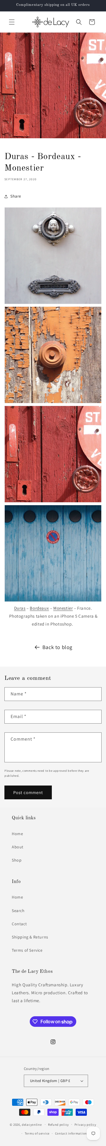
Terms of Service (27, 950)
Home (17, 833)
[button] (11, 22)
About (18, 847)
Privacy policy (85, 1125)
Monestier (63, 608)
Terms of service (37, 1133)
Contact (19, 923)
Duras (20, 608)
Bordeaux (39, 608)
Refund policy (58, 1125)
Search (18, 910)
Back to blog (57, 647)
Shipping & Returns (30, 937)
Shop (16, 860)
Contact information (71, 1133)
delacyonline (32, 1124)
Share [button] (15, 196)
